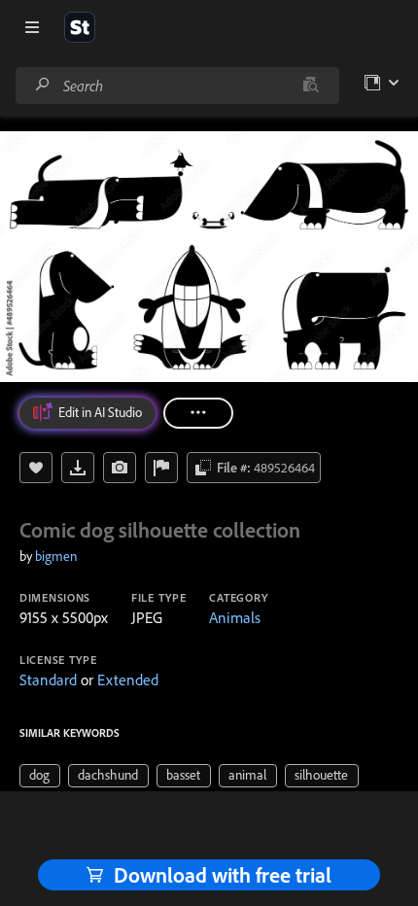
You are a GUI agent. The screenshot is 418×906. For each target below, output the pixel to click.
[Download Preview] (77, 467)
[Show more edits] (198, 413)
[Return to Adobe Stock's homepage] (79, 27)
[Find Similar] (119, 467)
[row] (39, 775)
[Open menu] (32, 27)
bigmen (56, 556)
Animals (235, 617)
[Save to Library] (35, 467)
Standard (48, 679)
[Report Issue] (161, 467)
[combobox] (176, 85)
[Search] (42, 85)
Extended (127, 679)
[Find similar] (310, 85)
